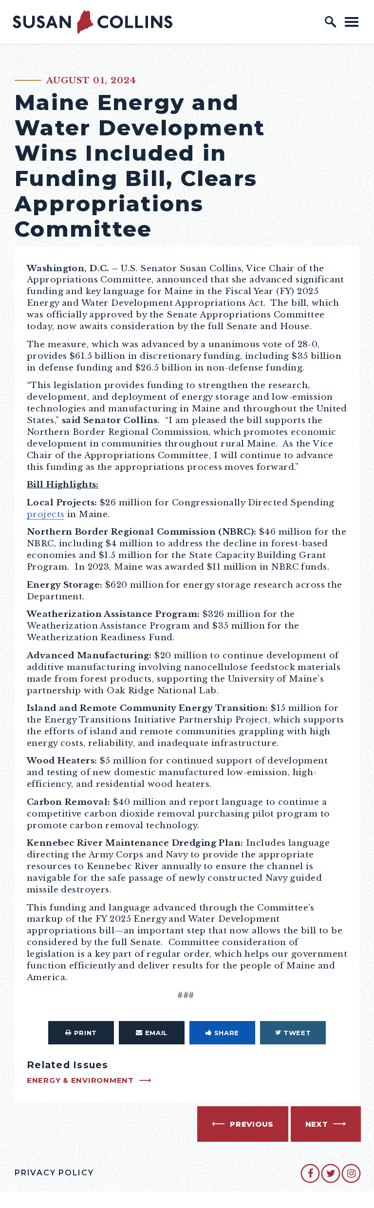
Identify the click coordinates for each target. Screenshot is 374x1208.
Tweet (297, 1033)
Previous (252, 1124)
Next (316, 1124)
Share (226, 1033)
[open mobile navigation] (351, 21)
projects (45, 514)
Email (156, 1033)
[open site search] (331, 22)
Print (85, 1033)
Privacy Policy (54, 1172)
